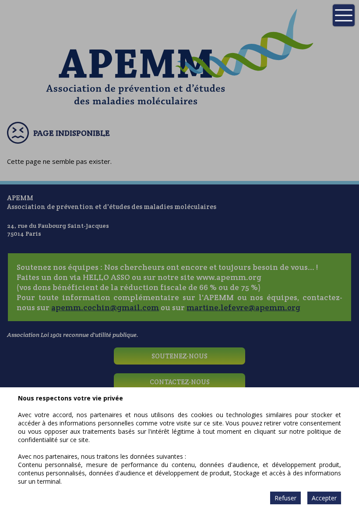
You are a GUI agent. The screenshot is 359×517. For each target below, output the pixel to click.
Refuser (285, 498)
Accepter (324, 498)
